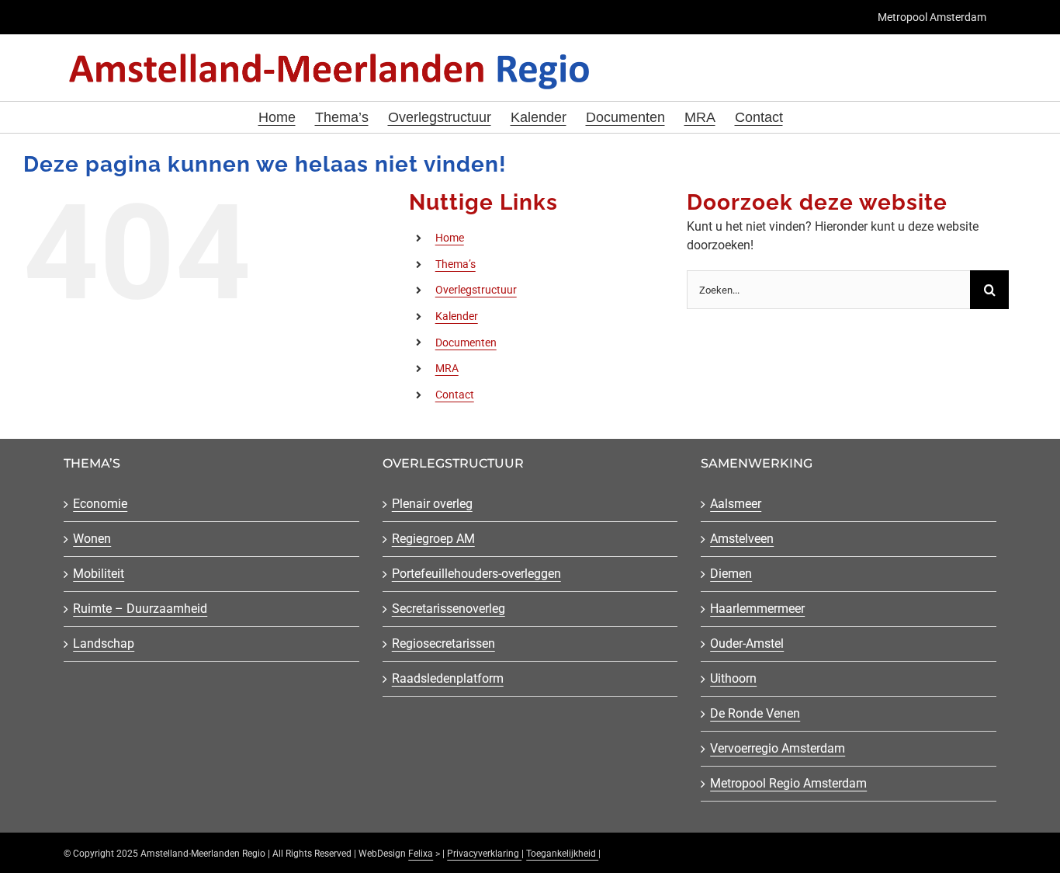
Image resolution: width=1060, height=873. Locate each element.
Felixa (420, 853)
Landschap (103, 643)
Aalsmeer (735, 503)
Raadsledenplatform (448, 678)
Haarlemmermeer (757, 608)
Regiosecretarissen (443, 643)
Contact (454, 394)
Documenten (466, 342)
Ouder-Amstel (747, 643)
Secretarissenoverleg (448, 608)
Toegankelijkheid (562, 853)
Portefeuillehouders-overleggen (476, 573)
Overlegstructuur (476, 289)
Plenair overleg (432, 503)
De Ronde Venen (755, 713)
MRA (447, 368)
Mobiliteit (98, 573)
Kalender (456, 316)
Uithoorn (733, 678)
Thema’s (455, 264)
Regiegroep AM (433, 538)
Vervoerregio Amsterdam (777, 748)
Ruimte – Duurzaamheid (140, 608)
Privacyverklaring (484, 853)
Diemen (731, 573)
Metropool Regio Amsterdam (788, 783)
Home (449, 237)
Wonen (92, 538)
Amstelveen (742, 538)
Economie (100, 503)
